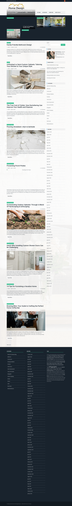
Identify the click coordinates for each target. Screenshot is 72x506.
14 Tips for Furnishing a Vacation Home (28, 27)
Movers (48, 115)
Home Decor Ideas (55, 363)
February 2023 (49, 167)
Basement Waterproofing (51, 85)
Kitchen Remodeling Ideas (61, 373)
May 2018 (48, 275)
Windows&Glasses (50, 123)
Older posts (9, 344)
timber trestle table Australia (57, 378)
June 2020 (48, 223)
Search (48, 42)
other (48, 118)
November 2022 (49, 172)
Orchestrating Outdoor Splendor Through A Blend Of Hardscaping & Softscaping (25, 206)
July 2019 (48, 240)
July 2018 (48, 269)
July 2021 (48, 204)
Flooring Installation (10, 124)
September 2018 (50, 264)
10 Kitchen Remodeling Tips (50, 354)
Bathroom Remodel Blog (58, 354)
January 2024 (49, 150)
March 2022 (49, 188)
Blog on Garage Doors (53, 356)
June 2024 (48, 140)
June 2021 (48, 207)
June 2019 (48, 242)
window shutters (49, 381)
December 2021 (49, 196)
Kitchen (38, 12)
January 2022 (49, 194)
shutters (60, 377)
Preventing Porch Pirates (45, 25)
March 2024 (49, 148)
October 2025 (49, 131)
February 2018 (49, 283)
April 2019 (48, 245)
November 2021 (49, 199)
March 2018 (49, 280)
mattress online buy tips (50, 377)
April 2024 (48, 145)
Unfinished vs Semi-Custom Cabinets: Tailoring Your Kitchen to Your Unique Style (24, 65)
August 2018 (49, 267)
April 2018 (48, 278)
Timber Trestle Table (49, 378)
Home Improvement (10, 18)
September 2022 (50, 175)
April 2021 (48, 210)
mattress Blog (51, 376)
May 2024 (48, 142)
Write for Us (57, 12)
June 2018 (48, 272)
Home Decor (49, 99)
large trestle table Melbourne (58, 374)
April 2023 (48, 164)
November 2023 (49, 156)
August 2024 (49, 134)
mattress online (55, 376)
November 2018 (49, 259)
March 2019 (49, 248)
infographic (49, 107)
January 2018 (49, 286)
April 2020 (48, 226)
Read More (10, 55)
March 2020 (49, 229)
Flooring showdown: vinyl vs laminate (21, 127)
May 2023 (48, 161)
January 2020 (49, 232)
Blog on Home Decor (56, 357)
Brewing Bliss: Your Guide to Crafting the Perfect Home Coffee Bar (25, 307)
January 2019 (49, 253)
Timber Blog (63, 377)
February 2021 (49, 213)
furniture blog (59, 361)
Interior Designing (50, 110)
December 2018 (49, 256)
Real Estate (49, 121)
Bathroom (45, 12)
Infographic (53, 367)
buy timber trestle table (55, 360)
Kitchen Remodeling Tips (50, 374)
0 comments (43, 47)
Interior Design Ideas (54, 368)
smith (10, 14)
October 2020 (49, 218)
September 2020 (50, 221)
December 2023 (49, 153)
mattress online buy (60, 376)
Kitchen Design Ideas (62, 370)
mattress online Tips (56, 377)
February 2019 (49, 250)
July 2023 (48, 158)
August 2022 (49, 177)
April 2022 (48, 186)
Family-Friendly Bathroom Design (19, 45)
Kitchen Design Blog (56, 370)
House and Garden (10, 202)
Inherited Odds (59, 367)
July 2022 (48, 180)
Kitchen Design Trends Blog (50, 371)
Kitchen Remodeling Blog (53, 373)
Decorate (60, 360)
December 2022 (49, 169)
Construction (49, 91)
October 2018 (49, 261)
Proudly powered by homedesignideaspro (14, 503)
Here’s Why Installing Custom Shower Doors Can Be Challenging (13, 36)
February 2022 (49, 191)
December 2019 (49, 234)
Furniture (51, 12)
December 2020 (49, 215)
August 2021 (49, 202)
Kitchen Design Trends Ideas (58, 371)
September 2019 (50, 237)
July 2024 (48, 137)
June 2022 (48, 183)
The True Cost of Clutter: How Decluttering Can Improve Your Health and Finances (20, 11)
